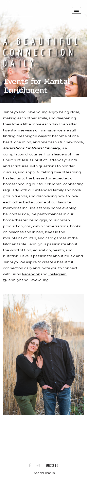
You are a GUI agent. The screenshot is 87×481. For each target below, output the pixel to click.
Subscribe (52, 465)
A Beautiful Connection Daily (42, 53)
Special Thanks (44, 473)
